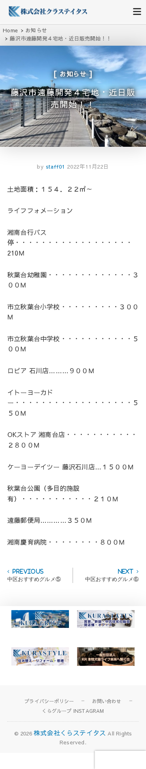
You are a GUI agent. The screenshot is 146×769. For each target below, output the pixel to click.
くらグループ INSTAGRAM (73, 711)
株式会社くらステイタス (70, 732)
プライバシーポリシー (49, 701)
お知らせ (73, 73)
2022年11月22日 (88, 166)
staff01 (54, 166)
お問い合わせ (107, 701)
